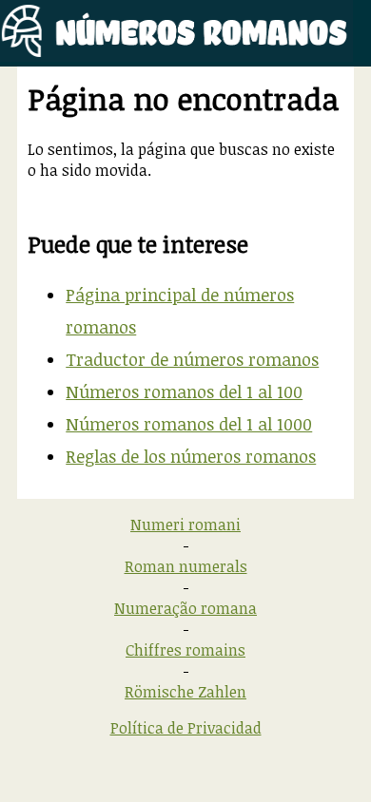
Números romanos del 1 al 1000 (189, 423)
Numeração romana (185, 608)
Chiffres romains (185, 650)
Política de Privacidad (186, 727)
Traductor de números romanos (192, 359)
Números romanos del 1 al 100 (184, 391)
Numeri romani (185, 524)
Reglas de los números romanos (191, 456)
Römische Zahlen (185, 691)
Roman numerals (186, 566)
